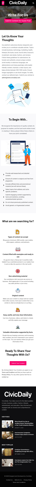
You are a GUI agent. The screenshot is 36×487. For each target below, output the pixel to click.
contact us (5, 377)
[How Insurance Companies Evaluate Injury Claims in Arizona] (7, 435)
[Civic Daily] (18, 3)
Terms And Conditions (19, 482)
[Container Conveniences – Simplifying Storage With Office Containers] (7, 452)
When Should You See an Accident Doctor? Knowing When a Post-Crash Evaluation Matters (24, 423)
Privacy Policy (6, 375)
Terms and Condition (8, 372)
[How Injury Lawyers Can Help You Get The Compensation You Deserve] (7, 462)
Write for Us (18, 480)
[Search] (33, 3)
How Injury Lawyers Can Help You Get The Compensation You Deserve (24, 462)
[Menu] (3, 3)
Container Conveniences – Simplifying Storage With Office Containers (24, 451)
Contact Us (9, 480)
